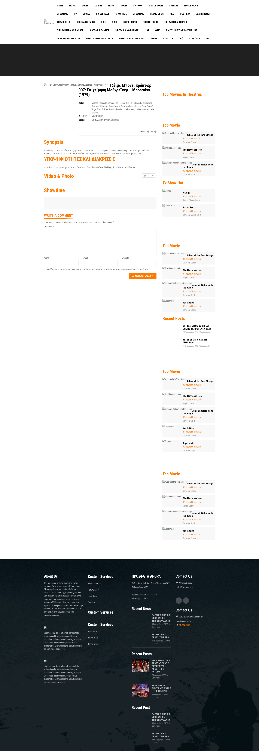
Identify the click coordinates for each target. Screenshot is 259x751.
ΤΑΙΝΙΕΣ (98, 5)
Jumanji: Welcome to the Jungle (198, 166)
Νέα (172, 13)
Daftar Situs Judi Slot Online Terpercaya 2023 (197, 327)
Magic (185, 157)
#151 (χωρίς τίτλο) (173, 38)
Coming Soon (150, 22)
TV (75, 13)
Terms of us (157, 13)
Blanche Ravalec (116, 109)
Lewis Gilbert (97, 116)
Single (86, 13)
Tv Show (138, 5)
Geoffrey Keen (127, 106)
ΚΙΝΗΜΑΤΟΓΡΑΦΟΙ (85, 22)
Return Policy (93, 590)
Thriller (107, 120)
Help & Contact (94, 583)
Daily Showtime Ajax (68, 38)
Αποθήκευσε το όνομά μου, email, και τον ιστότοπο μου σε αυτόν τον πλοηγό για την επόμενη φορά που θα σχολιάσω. (97, 269)
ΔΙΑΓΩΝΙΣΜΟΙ (203, 13)
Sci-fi (94, 120)
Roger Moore (114, 106)
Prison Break (189, 207)
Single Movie (156, 5)
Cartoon (186, 142)
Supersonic (188, 443)
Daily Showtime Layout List (181, 30)
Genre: (82, 120)
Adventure (114, 120)
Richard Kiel (124, 103)
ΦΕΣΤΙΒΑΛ (185, 13)
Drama (185, 200)
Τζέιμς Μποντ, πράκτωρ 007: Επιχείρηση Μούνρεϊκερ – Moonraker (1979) (115, 90)
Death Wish (188, 302)
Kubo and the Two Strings (200, 135)
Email (85, 258)
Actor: (82, 103)
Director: (83, 116)
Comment (49, 226)
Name (46, 258)
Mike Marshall (143, 109)
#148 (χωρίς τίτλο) (199, 38)
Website (125, 258)
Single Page (102, 13)
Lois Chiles (134, 103)
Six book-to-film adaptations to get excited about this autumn (161, 666)
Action (100, 120)
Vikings (186, 192)
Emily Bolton (102, 109)
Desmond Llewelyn (100, 106)
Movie (60, 5)
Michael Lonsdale (99, 103)
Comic (193, 142)
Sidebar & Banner (99, 30)
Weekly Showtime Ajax (131, 38)
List (103, 22)
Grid (114, 22)
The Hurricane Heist (193, 149)
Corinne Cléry (140, 106)
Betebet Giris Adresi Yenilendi (195, 341)
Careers (91, 602)
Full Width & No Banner (70, 30)
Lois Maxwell (146, 103)
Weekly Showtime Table (99, 38)
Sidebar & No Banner (127, 30)
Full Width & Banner (175, 22)
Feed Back (92, 596)
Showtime (62, 13)
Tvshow (173, 5)
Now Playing (130, 22)
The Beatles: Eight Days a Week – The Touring (161, 688)
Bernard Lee (113, 103)
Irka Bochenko (130, 109)
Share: (142, 131)
